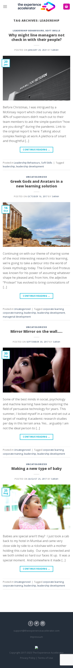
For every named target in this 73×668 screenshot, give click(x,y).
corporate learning (53, 309)
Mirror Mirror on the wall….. (36, 331)
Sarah (55, 49)
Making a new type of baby (36, 468)
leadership (9, 166)
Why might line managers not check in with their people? (37, 37)
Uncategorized (36, 176)
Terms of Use (45, 658)
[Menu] (5, 6)
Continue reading (36, 149)
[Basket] (66, 7)
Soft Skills (52, 30)
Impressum (36, 637)
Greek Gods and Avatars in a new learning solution (36, 184)
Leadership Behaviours (28, 30)
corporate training (13, 312)
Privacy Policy (27, 658)
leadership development (30, 166)
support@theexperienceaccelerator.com (36, 630)
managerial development (17, 316)
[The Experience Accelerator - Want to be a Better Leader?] (36, 7)
